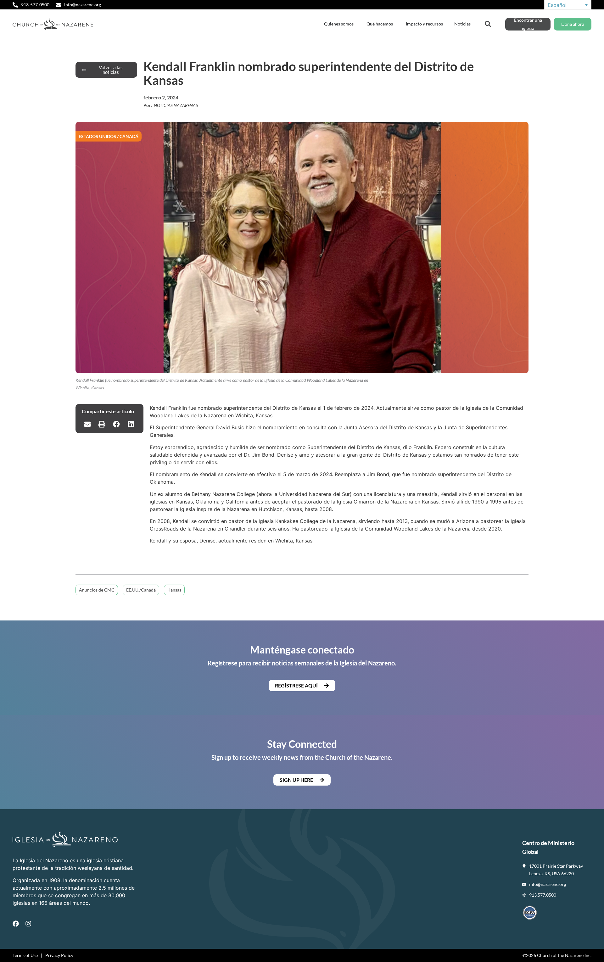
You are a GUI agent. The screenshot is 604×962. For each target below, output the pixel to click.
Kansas (174, 589)
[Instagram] (28, 923)
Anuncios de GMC (97, 589)
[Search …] (488, 23)
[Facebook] (16, 923)
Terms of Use (25, 955)
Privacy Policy (59, 955)
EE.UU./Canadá (141, 589)
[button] (87, 424)
